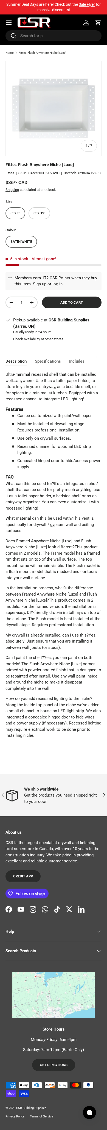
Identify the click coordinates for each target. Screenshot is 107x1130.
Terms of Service (41, 1116)
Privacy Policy (14, 1116)
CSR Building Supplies (31, 1108)
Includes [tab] (77, 361)
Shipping (12, 190)
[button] (98, 23)
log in (57, 284)
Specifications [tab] (48, 361)
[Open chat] (89, 1112)
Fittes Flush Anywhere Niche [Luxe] (42, 53)
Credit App (23, 876)
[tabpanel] (53, 554)
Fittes (9, 173)
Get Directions (53, 1065)
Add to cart (71, 302)
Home (9, 53)
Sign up (39, 284)
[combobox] (53, 35)
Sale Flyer (87, 4)
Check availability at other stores (38, 339)
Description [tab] (16, 361)
